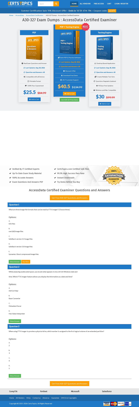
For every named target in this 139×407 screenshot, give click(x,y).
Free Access (99, 4)
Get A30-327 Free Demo (69, 100)
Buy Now (26, 262)
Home (74, 4)
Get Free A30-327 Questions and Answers (69, 198)
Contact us (37, 398)
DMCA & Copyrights (69, 398)
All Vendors (85, 4)
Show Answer (15, 262)
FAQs (28, 398)
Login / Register (121, 4)
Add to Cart (35, 99)
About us (46, 398)
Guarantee (55, 398)
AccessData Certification (34, 15)
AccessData (20, 15)
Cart (109, 4)
